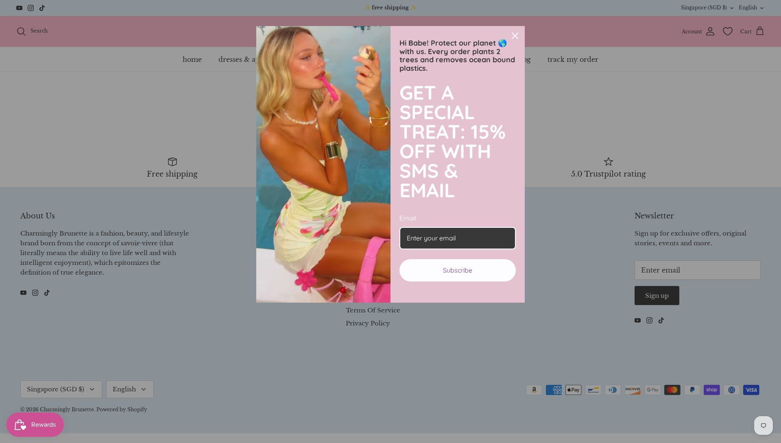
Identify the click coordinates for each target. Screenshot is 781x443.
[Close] (515, 36)
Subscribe (457, 270)
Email (407, 218)
